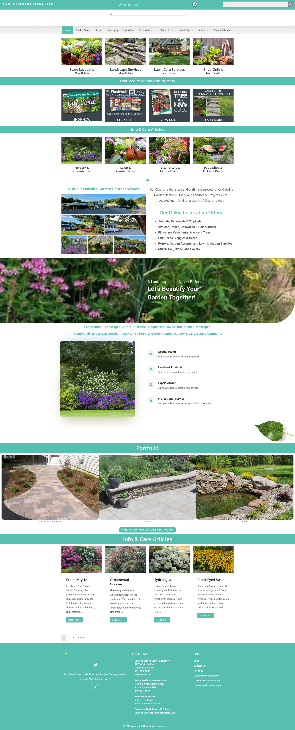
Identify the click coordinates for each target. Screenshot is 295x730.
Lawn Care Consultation (207, 680)
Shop (98, 30)
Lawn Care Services (169, 69)
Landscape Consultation (207, 675)
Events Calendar (222, 30)
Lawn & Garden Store (125, 169)
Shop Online (213, 69)
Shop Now (81, 119)
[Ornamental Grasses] (125, 559)
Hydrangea (162, 579)
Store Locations (81, 69)
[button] (5, 489)
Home (68, 30)
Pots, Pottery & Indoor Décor (169, 169)
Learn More (213, 120)
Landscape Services (125, 69)
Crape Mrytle (76, 579)
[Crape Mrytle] (81, 559)
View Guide (169, 120)
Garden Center (83, 30)
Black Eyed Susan (211, 579)
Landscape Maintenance (207, 685)
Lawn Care (128, 30)
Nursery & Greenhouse (81, 169)
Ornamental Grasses (119, 581)
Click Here (125, 120)
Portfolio (165, 30)
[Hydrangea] (169, 559)
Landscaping (112, 30)
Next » (81, 637)
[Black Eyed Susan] (213, 559)
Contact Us (200, 665)
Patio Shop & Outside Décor (213, 169)
